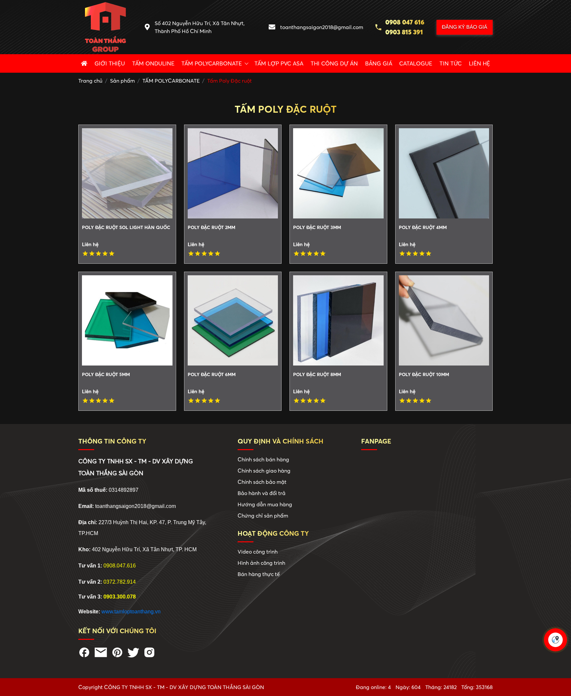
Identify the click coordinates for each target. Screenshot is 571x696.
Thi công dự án (334, 63)
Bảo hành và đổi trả (262, 493)
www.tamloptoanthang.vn (131, 611)
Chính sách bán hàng (263, 459)
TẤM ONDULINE (153, 63)
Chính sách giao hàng (264, 470)
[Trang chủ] (84, 63)
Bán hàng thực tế (259, 574)
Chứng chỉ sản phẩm (263, 515)
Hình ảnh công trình (261, 563)
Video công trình (258, 551)
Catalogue (415, 63)
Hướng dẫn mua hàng (265, 504)
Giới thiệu (110, 63)
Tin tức (450, 63)
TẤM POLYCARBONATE (211, 63)
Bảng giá (378, 63)
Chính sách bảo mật (262, 482)
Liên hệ (479, 63)
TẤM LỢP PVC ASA (278, 63)
